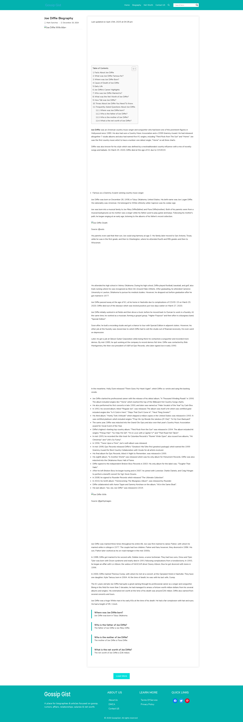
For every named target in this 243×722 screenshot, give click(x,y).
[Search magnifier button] (197, 5)
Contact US (160, 5)
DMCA (112, 704)
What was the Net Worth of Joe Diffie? (112, 96)
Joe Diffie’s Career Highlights (107, 89)
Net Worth (148, 5)
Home (127, 5)
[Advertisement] (143, 44)
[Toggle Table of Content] (132, 69)
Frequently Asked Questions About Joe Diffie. (115, 107)
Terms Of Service (149, 700)
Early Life (99, 86)
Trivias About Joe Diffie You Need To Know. (114, 103)
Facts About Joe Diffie (104, 72)
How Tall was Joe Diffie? (105, 100)
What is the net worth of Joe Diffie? (115, 120)
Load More (121, 676)
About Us (113, 700)
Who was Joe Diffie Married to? (108, 93)
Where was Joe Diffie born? (112, 110)
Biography (136, 5)
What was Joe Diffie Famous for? (109, 76)
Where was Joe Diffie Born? (107, 79)
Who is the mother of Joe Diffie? (114, 117)
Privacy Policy (147, 704)
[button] (168, 5)
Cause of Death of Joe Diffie (107, 83)
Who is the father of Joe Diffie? (113, 113)
